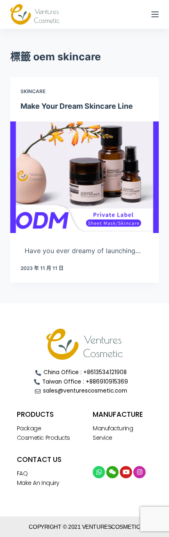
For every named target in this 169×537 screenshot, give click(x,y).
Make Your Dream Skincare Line (77, 106)
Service (102, 438)
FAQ (22, 473)
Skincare (33, 91)
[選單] (155, 14)
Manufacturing (113, 428)
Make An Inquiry (38, 483)
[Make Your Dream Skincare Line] (84, 177)
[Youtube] (126, 472)
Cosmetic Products (43, 438)
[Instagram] (139, 472)
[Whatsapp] (99, 472)
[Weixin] (112, 472)
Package (29, 428)
